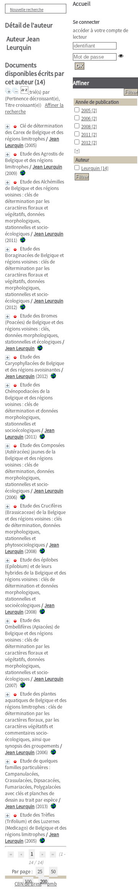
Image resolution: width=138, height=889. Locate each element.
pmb (52, 884)
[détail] (7, 126)
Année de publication (97, 102)
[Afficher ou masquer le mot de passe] (120, 55)
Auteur (82, 160)
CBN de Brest (28, 884)
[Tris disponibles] (25, 92)
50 (53, 871)
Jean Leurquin (47, 167)
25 (40, 871)
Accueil (81, 3)
